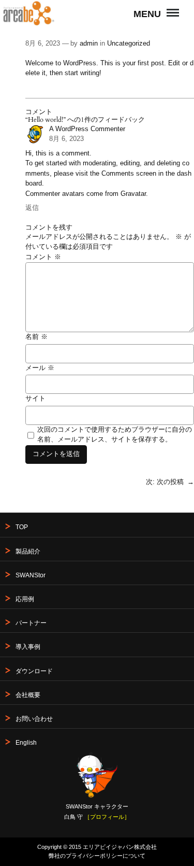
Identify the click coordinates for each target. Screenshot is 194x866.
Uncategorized (128, 43)
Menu (169, 6)
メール (39, 368)
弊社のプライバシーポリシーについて (97, 856)
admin (89, 43)
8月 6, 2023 (66, 139)
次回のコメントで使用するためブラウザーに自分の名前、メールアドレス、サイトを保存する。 (114, 435)
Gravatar (133, 193)
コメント (43, 257)
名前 (36, 336)
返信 (32, 207)
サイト (35, 398)
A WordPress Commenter (87, 129)
